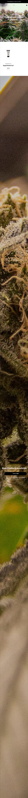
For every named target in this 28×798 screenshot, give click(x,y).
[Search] (23, 5)
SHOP (14, 26)
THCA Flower (16, 473)
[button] (2, 5)
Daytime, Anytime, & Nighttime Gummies (15, 477)
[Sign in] (21, 5)
